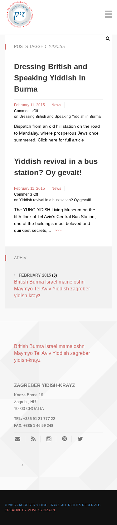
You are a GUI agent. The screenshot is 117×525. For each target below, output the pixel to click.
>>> (58, 230)
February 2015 (35, 275)
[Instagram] (49, 439)
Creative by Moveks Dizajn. (30, 510)
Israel (51, 281)
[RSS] (33, 439)
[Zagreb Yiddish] (20, 13)
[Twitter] (80, 439)
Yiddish (60, 288)
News (56, 105)
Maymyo (23, 288)
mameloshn (72, 281)
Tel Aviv (42, 288)
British (21, 281)
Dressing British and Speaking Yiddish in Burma (50, 77)
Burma (36, 281)
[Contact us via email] (20, 439)
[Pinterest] (64, 439)
